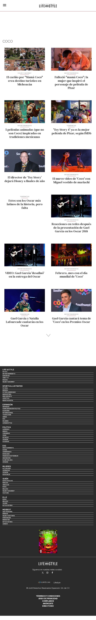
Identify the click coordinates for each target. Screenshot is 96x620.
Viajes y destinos (8, 515)
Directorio (48, 606)
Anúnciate (48, 604)
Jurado (5, 524)
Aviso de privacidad (48, 599)
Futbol (5, 388)
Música (5, 380)
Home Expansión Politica (11, 408)
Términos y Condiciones (48, 596)
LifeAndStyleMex (54, 573)
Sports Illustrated (12, 386)
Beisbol (5, 390)
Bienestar (6, 519)
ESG (3, 419)
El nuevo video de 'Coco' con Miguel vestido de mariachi (71, 180)
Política (6, 427)
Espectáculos (7, 480)
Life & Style (8, 370)
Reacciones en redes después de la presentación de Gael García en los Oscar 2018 (71, 227)
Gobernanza (6, 451)
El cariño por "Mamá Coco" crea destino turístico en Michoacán (24, 80)
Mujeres (5, 421)
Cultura (5, 493)
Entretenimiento (71, 73)
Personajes (6, 517)
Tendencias (71, 125)
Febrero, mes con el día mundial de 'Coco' (71, 275)
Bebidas (5, 513)
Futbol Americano (9, 392)
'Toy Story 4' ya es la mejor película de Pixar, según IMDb (71, 131)
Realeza (5, 482)
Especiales (6, 474)
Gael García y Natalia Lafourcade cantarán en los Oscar (24, 322)
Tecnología (6, 414)
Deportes (6, 375)
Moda (4, 486)
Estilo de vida (7, 505)
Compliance (48, 601)
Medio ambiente (8, 447)
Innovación (6, 458)
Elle (4, 497)
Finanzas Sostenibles (10, 456)
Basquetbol (6, 394)
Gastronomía (7, 511)
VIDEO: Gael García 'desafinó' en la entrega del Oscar (24, 275)
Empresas (5, 406)
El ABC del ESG (7, 460)
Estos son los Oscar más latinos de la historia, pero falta (24, 204)
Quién (5, 479)
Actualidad (6, 468)
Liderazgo (6, 470)
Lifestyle (5, 398)
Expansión (7, 405)
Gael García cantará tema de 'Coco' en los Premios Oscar (71, 320)
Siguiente (48, 335)
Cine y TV (5, 377)
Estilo (4, 371)
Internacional (7, 412)
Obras (4, 417)
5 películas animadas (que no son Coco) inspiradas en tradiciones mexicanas (24, 133)
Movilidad (6, 454)
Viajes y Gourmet (25, 73)
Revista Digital (7, 400)
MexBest (6, 510)
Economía (5, 410)
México (4, 431)
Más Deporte (7, 396)
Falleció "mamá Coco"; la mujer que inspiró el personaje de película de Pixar (71, 82)
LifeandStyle (7, 423)
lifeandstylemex (49, 573)
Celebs (4, 503)
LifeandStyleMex (43, 573)
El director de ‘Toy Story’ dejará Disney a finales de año (24, 179)
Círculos (5, 484)
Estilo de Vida (7, 522)
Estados (5, 437)
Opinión (5, 439)
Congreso (6, 433)
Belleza (5, 489)
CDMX (4, 435)
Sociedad (5, 441)
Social (4, 449)
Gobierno (5, 429)
